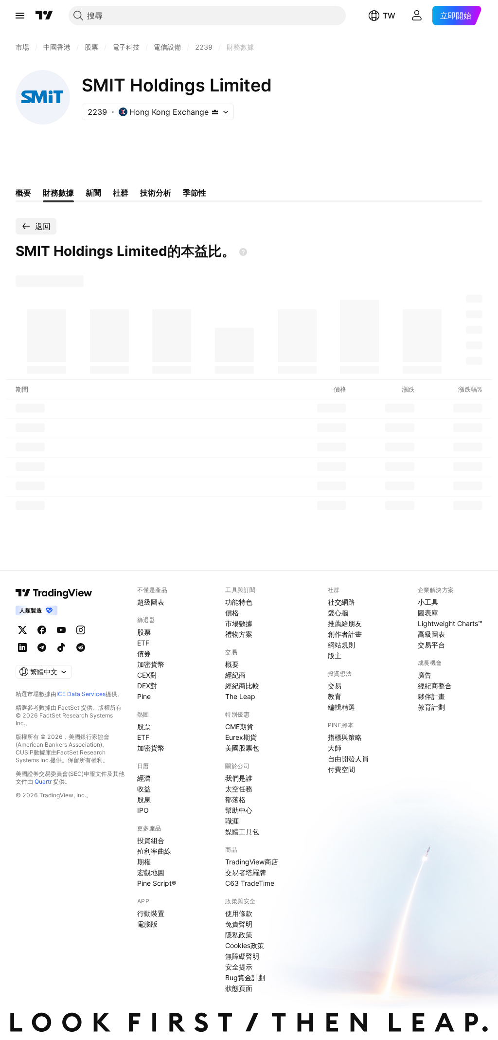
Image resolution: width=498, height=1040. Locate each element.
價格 (232, 613)
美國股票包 (242, 748)
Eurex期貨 (241, 737)
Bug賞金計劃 (245, 977)
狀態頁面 (238, 988)
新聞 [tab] (93, 192)
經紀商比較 (242, 685)
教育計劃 (431, 707)
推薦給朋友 (345, 623)
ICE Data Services (81, 694)
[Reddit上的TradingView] (81, 647)
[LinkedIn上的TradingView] (22, 647)
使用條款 (238, 913)
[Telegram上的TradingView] (42, 647)
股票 (144, 632)
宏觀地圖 (150, 872)
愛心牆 (338, 613)
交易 (334, 685)
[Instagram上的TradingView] (81, 630)
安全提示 (238, 967)
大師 (334, 748)
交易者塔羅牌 (245, 872)
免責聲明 (238, 924)
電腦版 (147, 924)
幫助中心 (238, 810)
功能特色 (238, 602)
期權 (144, 862)
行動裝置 (150, 913)
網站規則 (341, 645)
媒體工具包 (242, 831)
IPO (143, 810)
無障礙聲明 (242, 956)
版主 (334, 655)
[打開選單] (20, 15)
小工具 (428, 602)
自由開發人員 (348, 758)
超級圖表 (150, 602)
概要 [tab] (23, 192)
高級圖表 (431, 634)
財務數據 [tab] (58, 192)
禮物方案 (238, 634)
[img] (215, 112)
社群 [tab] (120, 192)
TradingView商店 (251, 862)
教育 (334, 696)
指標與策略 (345, 737)
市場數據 (238, 623)
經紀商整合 (435, 685)
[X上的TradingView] (22, 630)
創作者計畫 (345, 634)
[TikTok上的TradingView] (61, 647)
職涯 (232, 821)
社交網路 (341, 602)
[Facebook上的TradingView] (42, 630)
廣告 (424, 675)
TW (389, 15)
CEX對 (147, 675)
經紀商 (235, 675)
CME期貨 (239, 726)
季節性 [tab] (194, 192)
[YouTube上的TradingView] (61, 630)
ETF (143, 643)
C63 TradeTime (249, 883)
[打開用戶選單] (417, 15)
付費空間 (341, 769)
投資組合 (150, 840)
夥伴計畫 (431, 696)
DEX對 (147, 685)
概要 (232, 664)
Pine (144, 696)
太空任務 (238, 789)
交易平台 (431, 645)
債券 (144, 653)
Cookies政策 (244, 945)
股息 (144, 799)
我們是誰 (238, 778)
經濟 (144, 778)
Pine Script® (156, 883)
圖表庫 (428, 613)
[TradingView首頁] (44, 15)
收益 (144, 789)
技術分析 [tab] (155, 192)
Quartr (43, 781)
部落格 (235, 799)
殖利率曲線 (154, 851)
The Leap (240, 696)
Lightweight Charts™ (450, 623)
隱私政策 (238, 935)
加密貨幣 (150, 664)
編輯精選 (341, 707)
